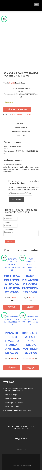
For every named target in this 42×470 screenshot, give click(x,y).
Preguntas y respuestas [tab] (21, 131)
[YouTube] (22, 459)
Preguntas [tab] (21, 135)
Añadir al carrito (17, 109)
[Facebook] (19, 459)
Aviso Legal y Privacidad (13, 402)
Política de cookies (11, 406)
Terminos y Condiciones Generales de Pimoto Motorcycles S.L (18, 389)
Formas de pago (10, 394)
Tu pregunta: (8, 229)
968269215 (21, 449)
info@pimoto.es (21, 439)
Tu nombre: (7, 215)
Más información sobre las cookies (17, 410)
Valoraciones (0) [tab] (21, 127)
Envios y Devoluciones (13, 398)
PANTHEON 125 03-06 (21, 114)
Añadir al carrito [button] (11, 307)
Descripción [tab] (21, 123)
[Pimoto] (9, 4)
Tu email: (6, 222)
